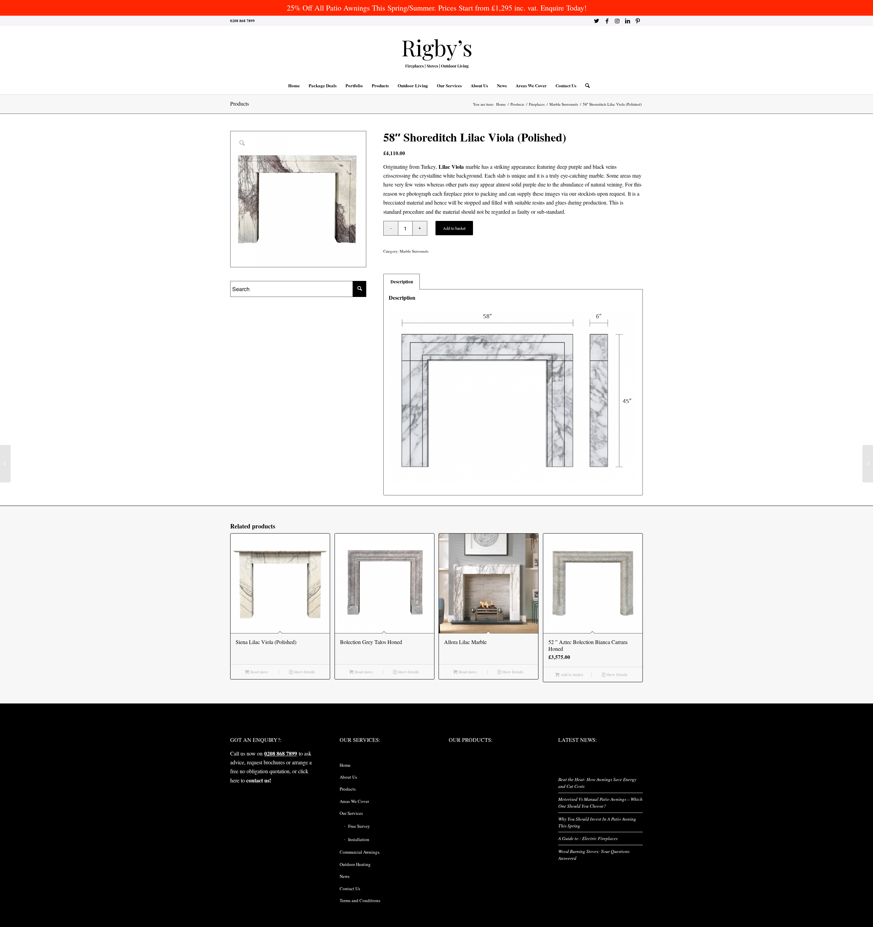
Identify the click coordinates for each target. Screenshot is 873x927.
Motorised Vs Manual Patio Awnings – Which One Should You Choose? (600, 802)
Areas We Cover (354, 801)
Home (345, 765)
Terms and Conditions (360, 900)
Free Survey (359, 826)
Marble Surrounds (414, 251)
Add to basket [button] (571, 674)
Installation (358, 839)
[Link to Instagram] (617, 21)
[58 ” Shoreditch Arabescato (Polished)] (5, 463)
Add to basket (454, 228)
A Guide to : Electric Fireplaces (588, 838)
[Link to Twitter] (597, 21)
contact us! (258, 780)
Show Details (304, 672)
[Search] (585, 85)
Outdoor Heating (355, 864)
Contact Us (350, 888)
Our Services (351, 813)
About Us (348, 777)
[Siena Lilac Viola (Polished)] (867, 463)
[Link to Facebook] (607, 21)
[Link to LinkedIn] (627, 21)
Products (239, 103)
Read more (258, 672)
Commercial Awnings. (360, 852)
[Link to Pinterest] (638, 21)
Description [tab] (401, 281)
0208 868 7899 (280, 753)
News (345, 876)
